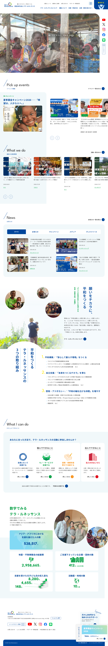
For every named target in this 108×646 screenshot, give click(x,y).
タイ (4, 187)
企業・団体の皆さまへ (85, 8)
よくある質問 (21, 629)
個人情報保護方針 (82, 642)
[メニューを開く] (90, 3)
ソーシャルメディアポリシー (96, 642)
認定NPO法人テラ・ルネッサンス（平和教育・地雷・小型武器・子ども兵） (19, 4)
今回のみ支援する (58, 486)
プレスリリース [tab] (91, 232)
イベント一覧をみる (94, 89)
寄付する (101, 2)
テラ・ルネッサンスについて (48, 8)
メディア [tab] (73, 232)
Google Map (55, 618)
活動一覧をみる (96, 152)
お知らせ (32, 268)
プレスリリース (34, 253)
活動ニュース (47, 3)
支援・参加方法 (73, 8)
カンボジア (97, 187)
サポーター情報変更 (75, 3)
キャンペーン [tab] (54, 232)
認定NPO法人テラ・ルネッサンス (20, 613)
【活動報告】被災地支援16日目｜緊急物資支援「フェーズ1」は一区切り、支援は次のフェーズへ (40, 259)
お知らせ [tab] (35, 232)
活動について (63, 8)
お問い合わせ (64, 3)
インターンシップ (84, 248)
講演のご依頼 (55, 3)
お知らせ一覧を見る (94, 220)
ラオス (35, 187)
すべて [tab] (16, 232)
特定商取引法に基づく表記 (47, 629)
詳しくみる (21, 477)
